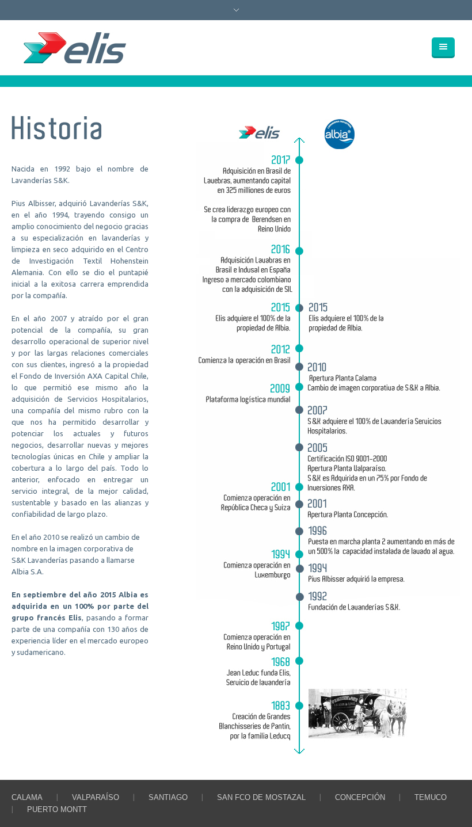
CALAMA (27, 797)
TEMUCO (430, 797)
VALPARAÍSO (95, 797)
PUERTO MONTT (57, 809)
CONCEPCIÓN (360, 797)
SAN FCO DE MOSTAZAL (261, 797)
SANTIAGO (168, 797)
